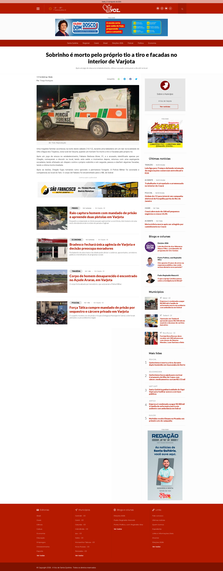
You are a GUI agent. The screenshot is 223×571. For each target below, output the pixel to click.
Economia (152, 43)
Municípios (156, 291)
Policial (130, 43)
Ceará (96, 43)
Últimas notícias (160, 158)
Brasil (105, 43)
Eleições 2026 (117, 43)
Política (141, 43)
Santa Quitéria (72, 43)
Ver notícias (165, 107)
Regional (86, 43)
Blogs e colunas (159, 236)
